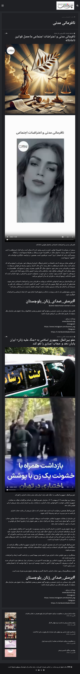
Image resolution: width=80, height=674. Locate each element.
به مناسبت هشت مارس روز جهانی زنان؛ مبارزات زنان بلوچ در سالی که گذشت (54, 632)
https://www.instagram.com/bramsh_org (59, 327)
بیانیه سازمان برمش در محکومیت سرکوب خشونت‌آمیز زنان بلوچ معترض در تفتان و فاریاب (50, 613)
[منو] (3, 6)
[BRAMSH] (65, 5)
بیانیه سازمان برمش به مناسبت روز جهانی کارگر (62, 623)
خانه (72, 17)
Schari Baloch (69, 33)
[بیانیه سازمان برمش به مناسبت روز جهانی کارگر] (10, 625)
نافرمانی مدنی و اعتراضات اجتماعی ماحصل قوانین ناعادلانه (45, 38)
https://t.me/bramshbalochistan (63, 332)
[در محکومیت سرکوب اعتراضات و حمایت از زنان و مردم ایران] (10, 644)
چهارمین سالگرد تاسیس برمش (66, 650)
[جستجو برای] (77, 6)
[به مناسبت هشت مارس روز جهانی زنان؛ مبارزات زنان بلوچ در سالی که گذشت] (10, 635)
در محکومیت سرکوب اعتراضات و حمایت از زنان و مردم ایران (58, 641)
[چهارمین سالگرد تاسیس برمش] (10, 653)
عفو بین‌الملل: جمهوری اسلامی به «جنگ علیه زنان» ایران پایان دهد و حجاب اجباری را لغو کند (42, 341)
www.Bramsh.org (68, 321)
